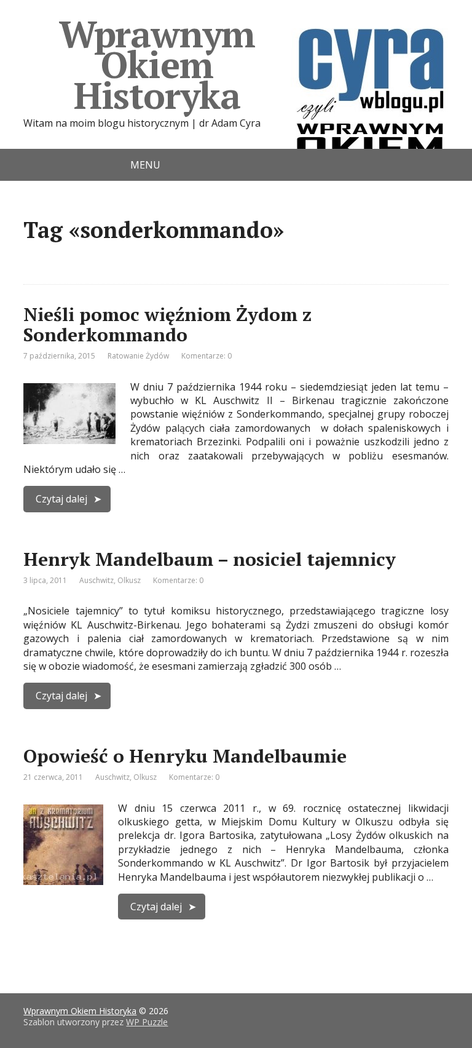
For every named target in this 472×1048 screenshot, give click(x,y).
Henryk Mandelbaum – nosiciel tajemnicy (209, 559)
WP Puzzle (147, 1022)
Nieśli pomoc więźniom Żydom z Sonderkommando (167, 324)
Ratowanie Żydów (138, 356)
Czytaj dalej (61, 499)
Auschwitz (96, 580)
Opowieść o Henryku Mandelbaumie (185, 756)
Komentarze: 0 (206, 356)
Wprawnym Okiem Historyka (157, 64)
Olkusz (129, 580)
